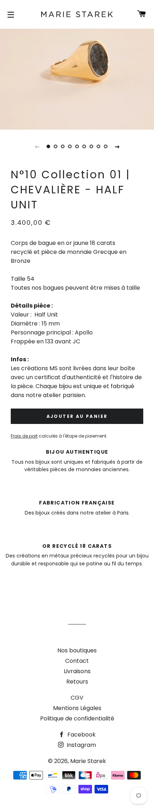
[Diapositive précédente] (37, 146)
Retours (77, 681)
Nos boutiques (77, 650)
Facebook (81, 734)
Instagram (80, 745)
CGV (77, 698)
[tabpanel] (77, 78)
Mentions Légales (77, 708)
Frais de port (24, 436)
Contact (77, 661)
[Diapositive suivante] (117, 146)
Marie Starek (88, 761)
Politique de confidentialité (77, 718)
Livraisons (77, 671)
